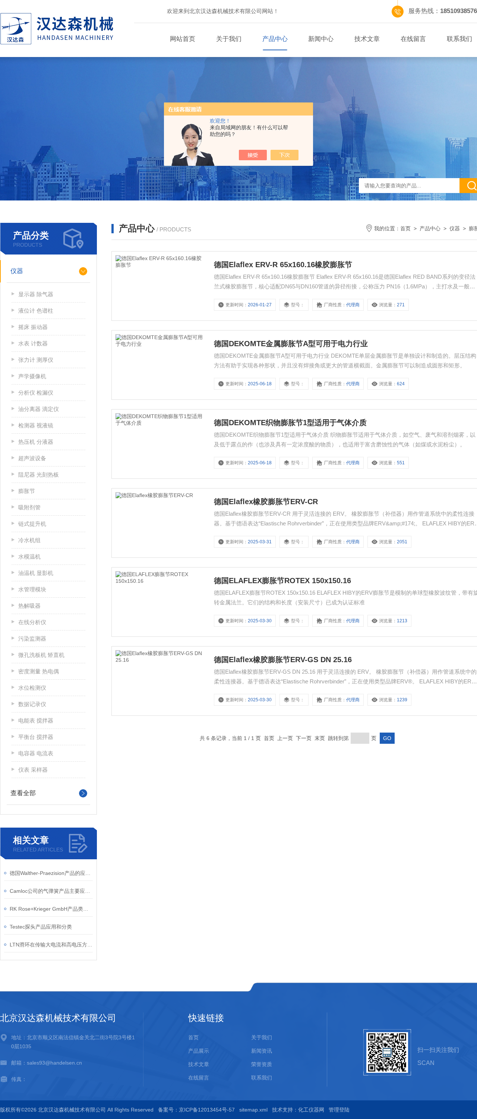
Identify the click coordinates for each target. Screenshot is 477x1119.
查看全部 (23, 793)
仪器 (16, 271)
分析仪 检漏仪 (35, 392)
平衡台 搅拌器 (35, 737)
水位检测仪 (32, 688)
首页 (405, 228)
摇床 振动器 (33, 327)
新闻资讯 (261, 1051)
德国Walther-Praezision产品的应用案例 (51, 873)
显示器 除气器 (35, 294)
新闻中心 (321, 38)
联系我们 (261, 1078)
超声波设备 (32, 458)
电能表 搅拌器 (35, 720)
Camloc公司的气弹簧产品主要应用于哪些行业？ (51, 891)
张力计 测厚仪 (35, 360)
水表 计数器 (33, 343)
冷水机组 (29, 540)
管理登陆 (339, 1110)
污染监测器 (32, 638)
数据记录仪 (32, 704)
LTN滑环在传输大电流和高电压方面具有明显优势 (51, 945)
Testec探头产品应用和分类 (41, 927)
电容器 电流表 (35, 753)
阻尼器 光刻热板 (38, 474)
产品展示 (198, 1051)
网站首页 (182, 38)
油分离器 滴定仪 (38, 409)
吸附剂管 (29, 507)
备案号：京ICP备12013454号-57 (196, 1110)
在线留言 (413, 38)
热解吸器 (29, 606)
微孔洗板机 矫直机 (41, 655)
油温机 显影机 (35, 573)
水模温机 (29, 556)
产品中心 (275, 38)
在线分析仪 (32, 622)
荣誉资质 (261, 1064)
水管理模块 (32, 589)
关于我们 (228, 38)
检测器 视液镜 (35, 425)
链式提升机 (32, 524)
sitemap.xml (253, 1110)
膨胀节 (26, 491)
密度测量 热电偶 (38, 671)
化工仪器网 (311, 1110)
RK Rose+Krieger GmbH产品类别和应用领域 (51, 909)
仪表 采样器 (33, 769)
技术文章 (367, 38)
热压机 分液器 (35, 442)
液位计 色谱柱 (35, 310)
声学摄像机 (32, 376)
